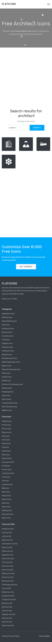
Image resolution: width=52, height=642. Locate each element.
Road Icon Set (7, 603)
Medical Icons (7, 355)
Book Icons (6, 440)
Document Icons (8, 462)
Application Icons (8, 314)
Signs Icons (6, 395)
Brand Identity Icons (9, 321)
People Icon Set (8, 529)
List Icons (5, 447)
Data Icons (6, 325)
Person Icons (7, 469)
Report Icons (6, 499)
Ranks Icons (6, 381)
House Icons (6, 496)
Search (37, 128)
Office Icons (6, 373)
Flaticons (9, 4)
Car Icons (5, 481)
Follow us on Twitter (9, 299)
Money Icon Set (8, 581)
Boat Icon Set (7, 622)
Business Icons (7, 514)
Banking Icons (7, 317)
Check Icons (6, 451)
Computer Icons (8, 473)
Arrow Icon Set (7, 566)
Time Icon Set (7, 562)
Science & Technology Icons (12, 384)
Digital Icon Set (7, 555)
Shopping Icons (7, 392)
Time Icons (6, 477)
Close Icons (6, 507)
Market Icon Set (8, 592)
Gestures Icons (7, 347)
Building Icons (7, 510)
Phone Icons (6, 425)
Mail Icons (5, 488)
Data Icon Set (7, 618)
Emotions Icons (7, 336)
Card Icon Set (7, 611)
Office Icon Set (7, 551)
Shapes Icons (7, 388)
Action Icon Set (7, 570)
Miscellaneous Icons (9, 358)
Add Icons (5, 503)
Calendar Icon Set (8, 614)
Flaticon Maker (44, 636)
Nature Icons (6, 366)
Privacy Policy (14, 636)
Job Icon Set (6, 536)
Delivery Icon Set (8, 573)
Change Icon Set (8, 596)
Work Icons (6, 492)
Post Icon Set (7, 532)
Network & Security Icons (11, 369)
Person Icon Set (8, 626)
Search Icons (7, 458)
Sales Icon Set (7, 540)
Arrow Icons (6, 429)
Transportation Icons (10, 403)
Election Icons (7, 332)
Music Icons (6, 518)
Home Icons (6, 443)
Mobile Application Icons (11, 362)
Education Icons (8, 328)
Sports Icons (6, 399)
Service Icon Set (8, 559)
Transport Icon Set (9, 599)
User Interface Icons (9, 407)
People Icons (6, 377)
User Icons (6, 436)
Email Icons (6, 466)
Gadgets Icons (7, 343)
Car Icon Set (6, 588)
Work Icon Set (7, 547)
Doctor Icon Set (7, 577)
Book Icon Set (7, 607)
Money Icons (6, 432)
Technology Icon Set (9, 585)
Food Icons (6, 340)
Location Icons (7, 484)
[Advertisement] (26, 78)
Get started (26, 267)
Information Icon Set (9, 544)
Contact (5, 636)
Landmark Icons (8, 351)
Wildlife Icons (7, 410)
